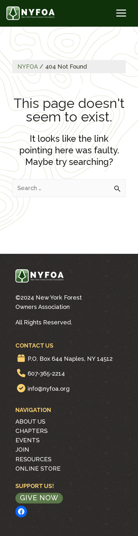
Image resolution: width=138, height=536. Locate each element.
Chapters (31, 430)
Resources (33, 459)
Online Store (38, 468)
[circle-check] (21, 388)
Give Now (39, 497)
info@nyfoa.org (49, 388)
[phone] (21, 373)
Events (27, 440)
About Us (30, 421)
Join (22, 449)
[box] (21, 358)
